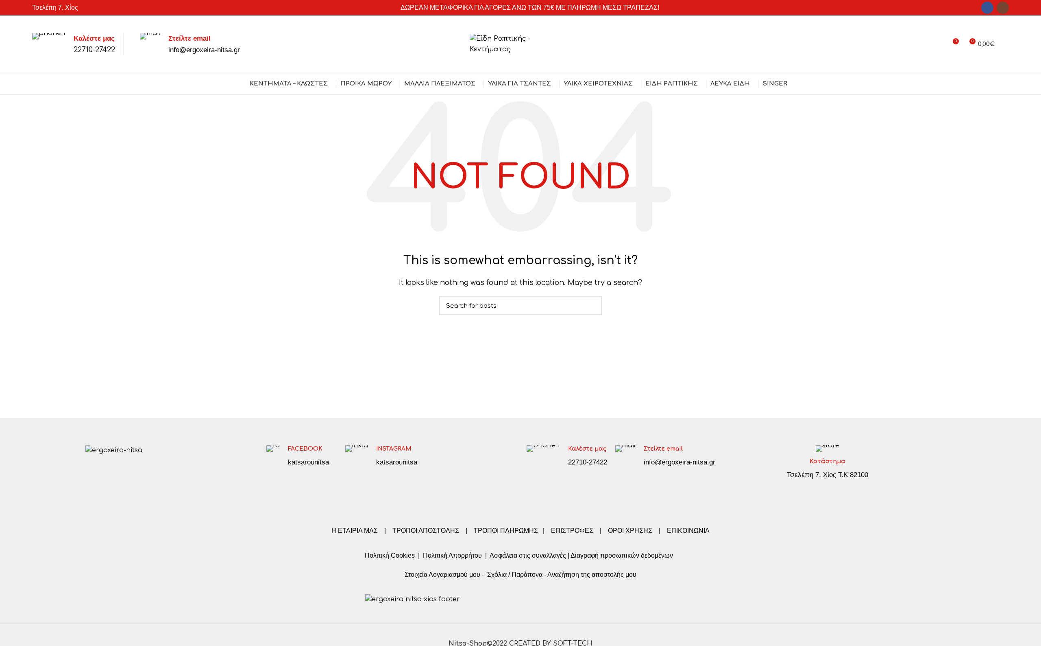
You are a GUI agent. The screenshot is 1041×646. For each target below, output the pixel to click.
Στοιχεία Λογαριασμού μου (442, 574)
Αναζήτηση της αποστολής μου (591, 574)
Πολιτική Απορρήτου (451, 555)
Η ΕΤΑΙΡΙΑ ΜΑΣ (355, 530)
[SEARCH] (591, 305)
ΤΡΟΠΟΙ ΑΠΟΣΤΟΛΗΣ (425, 530)
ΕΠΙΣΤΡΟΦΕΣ (572, 530)
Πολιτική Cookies (390, 555)
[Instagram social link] (1003, 8)
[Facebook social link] (987, 8)
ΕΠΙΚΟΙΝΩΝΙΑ (688, 530)
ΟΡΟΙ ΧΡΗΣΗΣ (630, 530)
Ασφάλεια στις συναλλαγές (528, 555)
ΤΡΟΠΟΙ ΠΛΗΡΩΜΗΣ (506, 530)
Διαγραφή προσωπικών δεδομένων (622, 555)
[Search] (1006, 44)
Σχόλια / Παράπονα (514, 574)
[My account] (937, 44)
